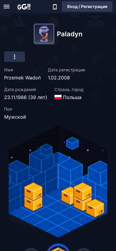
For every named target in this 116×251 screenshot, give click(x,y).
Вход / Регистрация (87, 6)
